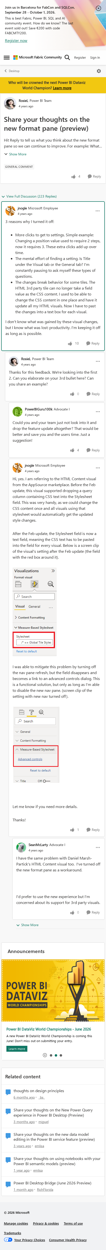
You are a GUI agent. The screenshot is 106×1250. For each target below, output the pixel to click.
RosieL (23, 100)
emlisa (39, 1145)
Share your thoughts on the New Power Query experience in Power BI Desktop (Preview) (53, 1112)
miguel (43, 1121)
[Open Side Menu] (6, 57)
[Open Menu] (98, 71)
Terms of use (73, 1223)
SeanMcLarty (38, 844)
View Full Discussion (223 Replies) (31, 196)
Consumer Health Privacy (68, 1240)
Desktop (14, 71)
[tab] (50, 1055)
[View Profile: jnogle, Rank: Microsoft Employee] (10, 211)
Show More (17, 154)
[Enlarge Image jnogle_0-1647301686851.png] (35, 612)
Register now (16, 40)
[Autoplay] (45, 1055)
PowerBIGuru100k (39, 409)
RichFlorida (45, 1189)
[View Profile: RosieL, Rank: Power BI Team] (10, 103)
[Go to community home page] (37, 57)
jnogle (22, 208)
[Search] (67, 57)
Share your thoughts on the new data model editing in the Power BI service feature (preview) (54, 1137)
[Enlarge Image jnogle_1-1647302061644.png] (36, 745)
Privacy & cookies (46, 1223)
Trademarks (12, 1233)
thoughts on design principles (39, 1090)
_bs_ (41, 1097)
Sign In (95, 57)
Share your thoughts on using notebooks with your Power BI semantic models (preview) (57, 1161)
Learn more (62, 87)
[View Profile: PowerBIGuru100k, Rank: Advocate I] (17, 412)
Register (80, 57)
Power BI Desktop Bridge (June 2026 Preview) (52, 1182)
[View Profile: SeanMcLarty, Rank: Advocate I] (21, 847)
